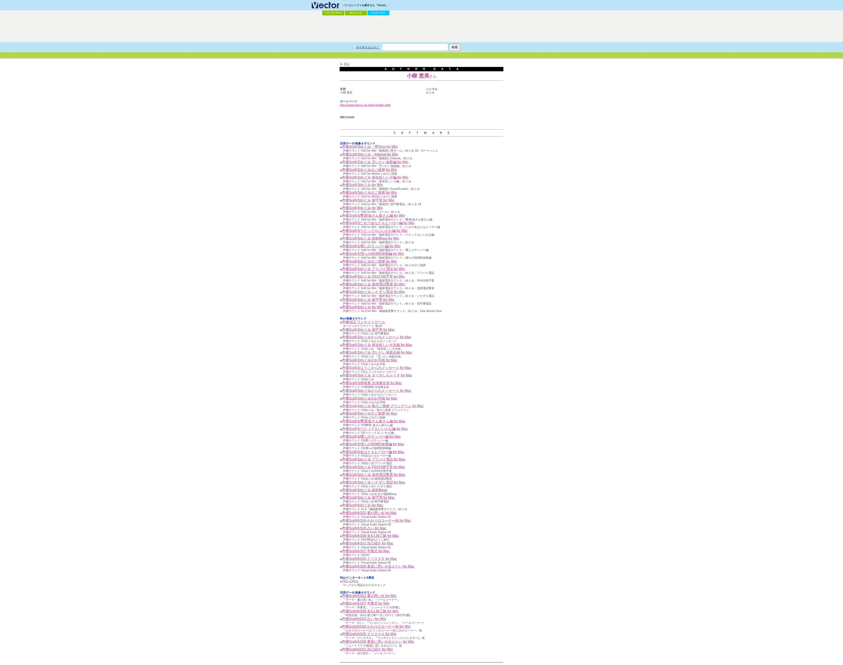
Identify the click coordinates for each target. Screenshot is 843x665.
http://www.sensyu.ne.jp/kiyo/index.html (365, 105)
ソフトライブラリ (333, 13)
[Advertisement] (421, 29)
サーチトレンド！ (367, 47)
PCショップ (356, 13)
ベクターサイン (378, 13)
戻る (346, 64)
